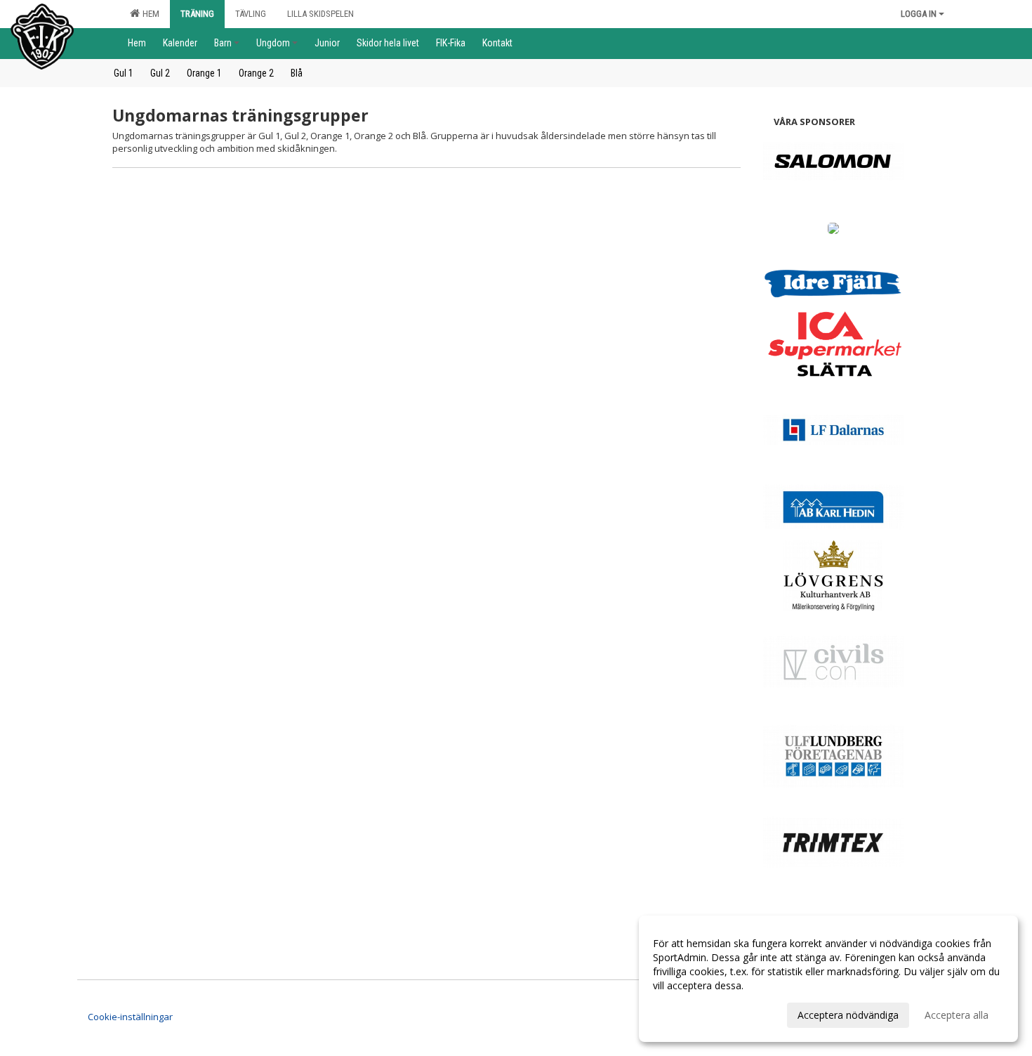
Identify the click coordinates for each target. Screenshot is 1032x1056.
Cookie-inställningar (130, 1016)
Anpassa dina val (691, 1013)
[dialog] (828, 978)
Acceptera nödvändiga (848, 1015)
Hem (148, 13)
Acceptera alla (956, 1015)
